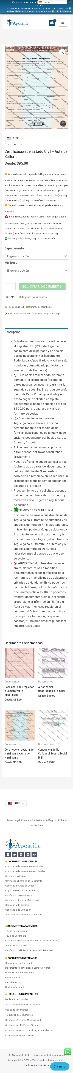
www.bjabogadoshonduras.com (49, 1055)
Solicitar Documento (42, 286)
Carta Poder (11, 982)
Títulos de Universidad (16, 931)
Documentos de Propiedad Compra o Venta (27, 967)
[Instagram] (21, 854)
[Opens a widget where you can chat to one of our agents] (59, 1066)
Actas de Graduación (16, 945)
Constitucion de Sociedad (18, 963)
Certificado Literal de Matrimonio (22, 900)
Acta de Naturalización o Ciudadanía (24, 914)
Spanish (46, 2)
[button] (62, 52)
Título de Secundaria (15, 935)
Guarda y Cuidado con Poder (20, 972)
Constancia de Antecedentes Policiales (25, 871)
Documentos (13, 144)
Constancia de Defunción (18, 909)
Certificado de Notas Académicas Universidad (29, 950)
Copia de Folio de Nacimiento (20, 890)
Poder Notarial (12, 977)
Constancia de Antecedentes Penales (24, 866)
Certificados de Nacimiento (19, 876)
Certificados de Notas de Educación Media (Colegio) (32, 940)
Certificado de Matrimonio (18, 895)
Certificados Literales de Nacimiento (23, 881)
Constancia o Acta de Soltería (20, 885)
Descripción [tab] (12, 332)
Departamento (14, 248)
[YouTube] (34, 854)
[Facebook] (8, 854)
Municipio (11, 262)
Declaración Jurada (15, 987)
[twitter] (14, 854)
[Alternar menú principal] (63, 23)
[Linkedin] (27, 854)
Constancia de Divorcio (17, 905)
